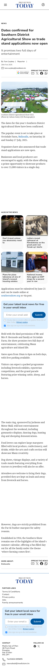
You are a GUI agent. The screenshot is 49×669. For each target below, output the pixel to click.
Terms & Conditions (11, 591)
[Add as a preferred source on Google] (22, 73)
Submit (38, 314)
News (4, 23)
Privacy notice (22, 322)
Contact (5, 594)
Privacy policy (8, 597)
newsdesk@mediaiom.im (18, 663)
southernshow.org (10, 295)
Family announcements (12, 602)
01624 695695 (16, 659)
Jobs (4, 600)
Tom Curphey (9, 61)
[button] (5, 5)
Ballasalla (23, 136)
